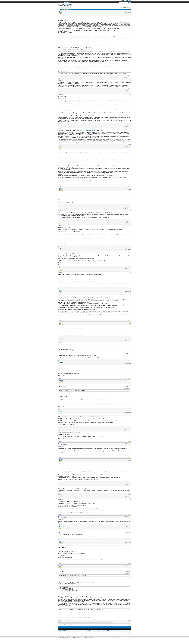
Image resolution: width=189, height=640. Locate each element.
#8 (130, 225)
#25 (130, 569)
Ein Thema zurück (61, 622)
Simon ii (60, 188)
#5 (130, 150)
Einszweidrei (61, 526)
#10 (130, 272)
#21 (130, 499)
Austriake (61, 362)
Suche (127, 0)
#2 (130, 80)
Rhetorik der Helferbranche (63, 630)
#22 (130, 519)
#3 (130, 94)
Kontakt (63, 637)
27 (67, 7)
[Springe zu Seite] (72, 7)
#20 (130, 486)
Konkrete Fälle (69, 4)
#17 (130, 432)
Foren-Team (59, 637)
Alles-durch (61, 11)
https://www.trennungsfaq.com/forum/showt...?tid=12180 (86, 130)
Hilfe (130, 0)
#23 (130, 530)
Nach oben (70, 637)
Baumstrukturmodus (128, 9)
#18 (130, 446)
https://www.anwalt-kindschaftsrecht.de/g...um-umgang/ (66, 350)
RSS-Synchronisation (89, 637)
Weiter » (70, 7)
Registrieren (68, 2)
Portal (123, 0)
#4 (130, 128)
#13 (130, 342)
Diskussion (65, 4)
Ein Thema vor (67, 622)
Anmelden (64, 2)
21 (98, 630)
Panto (60, 248)
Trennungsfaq (66, 637)
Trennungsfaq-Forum (60, 4)
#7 (130, 210)
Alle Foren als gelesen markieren (81, 637)
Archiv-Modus (74, 637)
